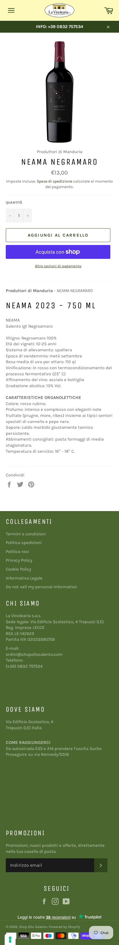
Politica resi (17, 551)
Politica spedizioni (24, 542)
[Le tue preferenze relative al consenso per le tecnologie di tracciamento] (10, 939)
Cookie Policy (18, 569)
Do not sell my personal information (41, 586)
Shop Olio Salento (33, 927)
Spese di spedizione (54, 181)
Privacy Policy (19, 560)
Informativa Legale (24, 578)
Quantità (14, 202)
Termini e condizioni (26, 533)
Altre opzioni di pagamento (58, 266)
